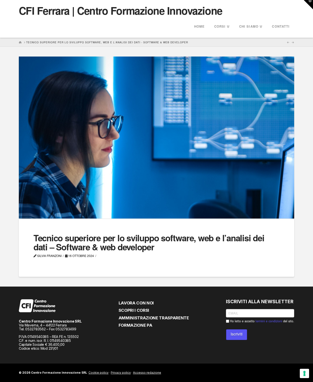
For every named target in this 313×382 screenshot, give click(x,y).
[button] (308, 4)
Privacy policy (121, 372)
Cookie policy (99, 372)
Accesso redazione (147, 372)
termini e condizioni (269, 321)
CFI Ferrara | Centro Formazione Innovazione (120, 10)
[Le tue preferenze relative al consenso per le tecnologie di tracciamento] (304, 373)
